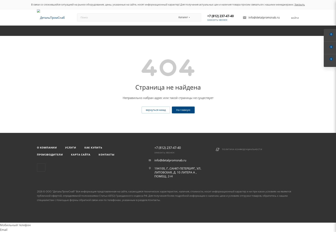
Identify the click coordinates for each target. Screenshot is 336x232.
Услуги (70, 147)
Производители (50, 154)
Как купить (93, 147)
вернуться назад (156, 110)
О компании (47, 147)
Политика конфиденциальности (242, 149)
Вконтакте (41, 167)
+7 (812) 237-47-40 (220, 16)
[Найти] (196, 17)
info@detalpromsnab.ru (170, 160)
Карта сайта (80, 154)
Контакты (106, 154)
